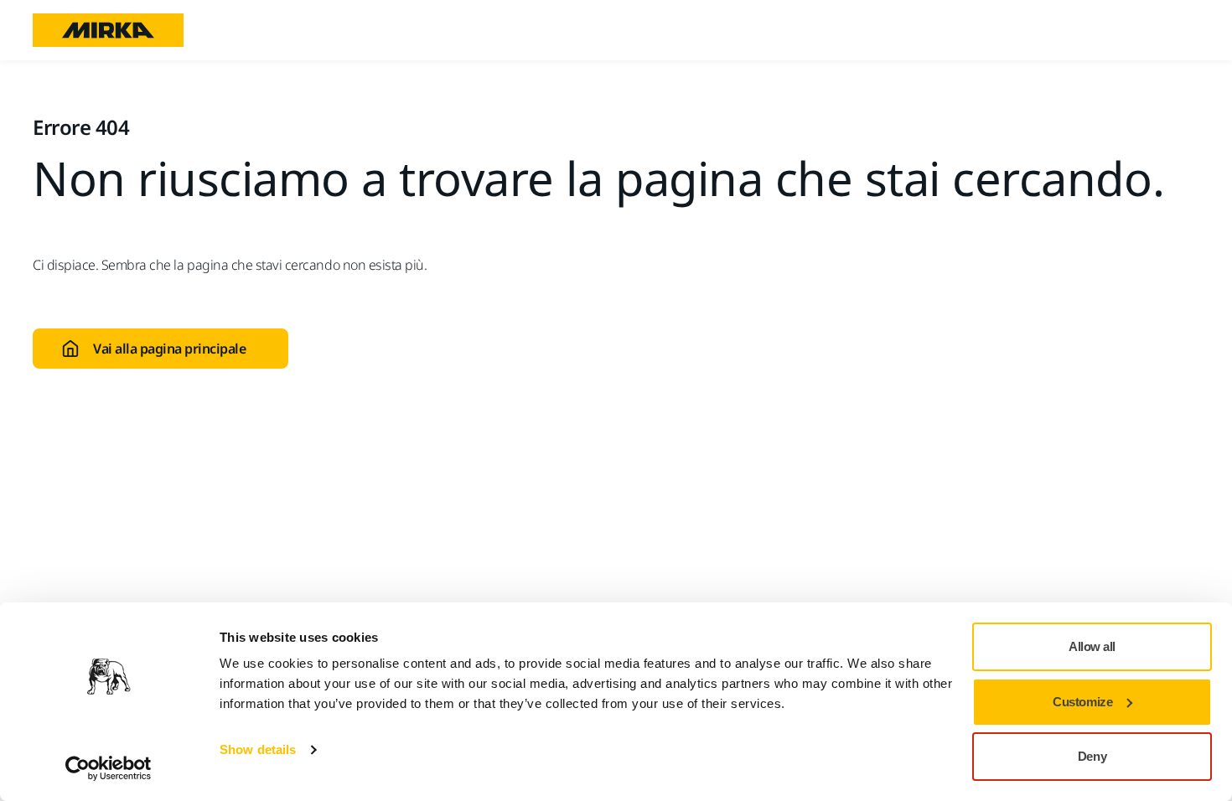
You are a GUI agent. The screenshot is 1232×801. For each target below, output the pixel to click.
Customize (1082, 702)
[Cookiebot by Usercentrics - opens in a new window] (108, 768)
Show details (258, 749)
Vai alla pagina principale (169, 348)
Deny (1092, 756)
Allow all (1092, 646)
